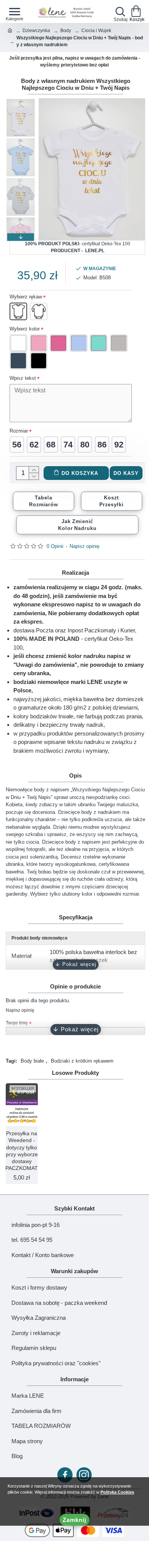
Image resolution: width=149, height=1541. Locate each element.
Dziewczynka (36, 30)
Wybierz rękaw (26, 297)
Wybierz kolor (25, 329)
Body (65, 30)
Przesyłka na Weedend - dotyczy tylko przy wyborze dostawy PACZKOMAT (21, 1150)
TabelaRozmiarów (43, 501)
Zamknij (74, 1520)
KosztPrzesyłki (111, 501)
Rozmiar (19, 431)
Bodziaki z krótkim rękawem (82, 1061)
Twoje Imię (17, 1023)
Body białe (32, 1061)
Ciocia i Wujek (96, 30)
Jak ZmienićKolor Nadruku (77, 525)
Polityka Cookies (117, 1492)
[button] (20, 102)
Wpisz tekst (23, 378)
